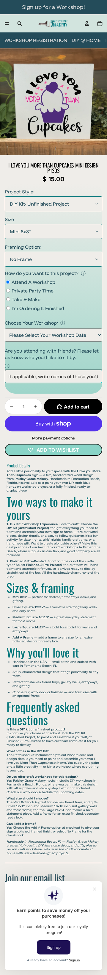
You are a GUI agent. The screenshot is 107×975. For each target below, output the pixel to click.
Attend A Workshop (33, 282)
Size (9, 219)
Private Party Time (33, 291)
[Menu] (7, 23)
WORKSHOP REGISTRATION (35, 40)
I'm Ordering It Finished (38, 308)
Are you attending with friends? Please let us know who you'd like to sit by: (52, 354)
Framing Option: (23, 247)
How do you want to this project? (41, 273)
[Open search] (19, 23)
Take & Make (26, 299)
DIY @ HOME (86, 40)
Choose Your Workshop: (31, 323)
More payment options (53, 438)
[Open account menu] (86, 23)
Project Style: (19, 192)
